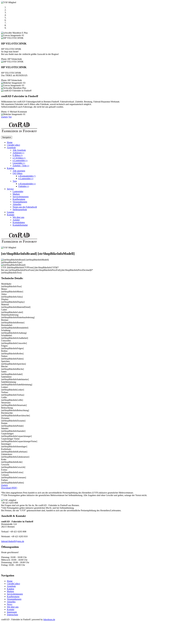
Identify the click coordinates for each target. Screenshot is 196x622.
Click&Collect (13, 145)
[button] (4, 117)
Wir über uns (18, 217)
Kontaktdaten (19, 222)
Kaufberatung (19, 199)
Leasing (10, 212)
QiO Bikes (17, 173)
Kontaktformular (20, 225)
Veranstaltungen (20, 202)
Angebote (11, 586)
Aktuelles (17, 204)
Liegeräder (19, 163)
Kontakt (10, 609)
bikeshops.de (49, 619)
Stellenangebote (20, 209)
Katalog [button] (10, 168)
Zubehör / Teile (21, 165)
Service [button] (10, 189)
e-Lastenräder (20, 160)
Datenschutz (12, 614)
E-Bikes (18, 155)
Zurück (4, 485)
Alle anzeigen (19, 171)
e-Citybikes (19, 158)
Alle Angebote (19, 150)
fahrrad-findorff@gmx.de (12, 541)
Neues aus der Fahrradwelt (25, 207)
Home (9, 142)
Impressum (12, 612)
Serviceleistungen (21, 196)
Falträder (23, 186)
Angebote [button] (11, 147)
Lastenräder (18, 191)
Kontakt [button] (10, 214)
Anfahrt (16, 220)
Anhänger (18, 152)
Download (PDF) (9, 488)
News (9, 604)
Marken (16, 194)
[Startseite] (19, 134)
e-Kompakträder (27, 176)
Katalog (10, 589)
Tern (15, 181)
